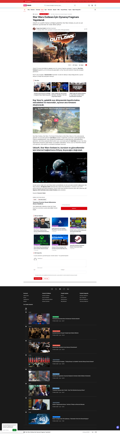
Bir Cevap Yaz (38, 253)
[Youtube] (60, 289)
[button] (92, 5)
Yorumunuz (40, 258)
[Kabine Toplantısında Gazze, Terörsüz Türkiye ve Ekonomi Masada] (60, 404)
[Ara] (89, 5)
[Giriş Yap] (95, 5)
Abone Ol (74, 208)
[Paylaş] (96, 432)
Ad (35, 269)
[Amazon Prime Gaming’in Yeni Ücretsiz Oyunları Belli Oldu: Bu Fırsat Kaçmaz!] (60, 243)
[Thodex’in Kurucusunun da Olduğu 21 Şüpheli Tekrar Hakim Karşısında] (42, 89)
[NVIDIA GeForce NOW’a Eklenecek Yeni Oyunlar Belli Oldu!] (78, 226)
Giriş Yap (46, 278)
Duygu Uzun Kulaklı (41, 28)
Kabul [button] (15, 430)
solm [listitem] (35, 199)
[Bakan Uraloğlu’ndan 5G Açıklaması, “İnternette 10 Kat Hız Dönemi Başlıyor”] (60, 418)
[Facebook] (64, 289)
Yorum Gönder (38, 278)
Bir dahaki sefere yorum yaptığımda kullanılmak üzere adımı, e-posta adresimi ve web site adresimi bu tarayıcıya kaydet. (56, 275)
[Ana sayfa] (24, 9)
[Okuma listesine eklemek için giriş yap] (86, 65)
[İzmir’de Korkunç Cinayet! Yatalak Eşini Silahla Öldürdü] (60, 332)
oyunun (50, 68)
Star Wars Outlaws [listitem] (42, 199)
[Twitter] (56, 289)
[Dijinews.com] (28, 5)
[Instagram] (52, 289)
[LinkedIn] (68, 289)
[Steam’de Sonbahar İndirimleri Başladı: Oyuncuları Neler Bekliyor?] (78, 243)
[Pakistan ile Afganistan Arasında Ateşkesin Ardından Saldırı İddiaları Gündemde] (60, 375)
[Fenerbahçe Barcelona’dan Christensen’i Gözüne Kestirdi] (60, 315)
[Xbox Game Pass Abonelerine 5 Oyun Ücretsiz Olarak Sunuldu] (42, 243)
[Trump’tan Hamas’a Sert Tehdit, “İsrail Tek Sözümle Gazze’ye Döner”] (60, 389)
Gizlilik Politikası (6, 430)
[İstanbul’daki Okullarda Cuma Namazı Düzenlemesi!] (60, 346)
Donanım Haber (41, 193)
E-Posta (63, 269)
